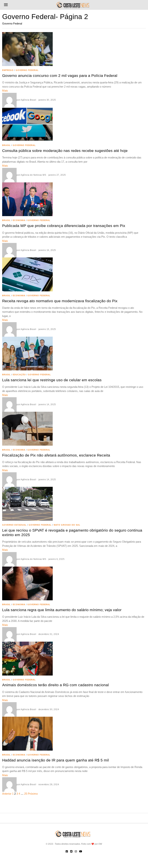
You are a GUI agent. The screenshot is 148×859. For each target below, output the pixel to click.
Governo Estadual (14, 525)
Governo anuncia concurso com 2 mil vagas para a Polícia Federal (59, 75)
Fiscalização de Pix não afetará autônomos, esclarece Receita (56, 455)
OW (100, 844)
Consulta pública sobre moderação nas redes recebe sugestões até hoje (65, 150)
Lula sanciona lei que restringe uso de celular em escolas (52, 380)
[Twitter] (71, 851)
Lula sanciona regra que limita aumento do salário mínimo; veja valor (61, 610)
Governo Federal (27, 70)
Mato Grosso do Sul (67, 525)
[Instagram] (76, 851)
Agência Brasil (28, 100)
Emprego (8, 70)
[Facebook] (67, 851)
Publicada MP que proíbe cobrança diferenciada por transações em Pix (63, 226)
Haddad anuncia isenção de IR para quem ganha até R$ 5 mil (55, 760)
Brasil (6, 145)
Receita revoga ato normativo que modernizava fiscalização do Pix (59, 301)
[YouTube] (80, 851)
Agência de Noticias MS (33, 175)
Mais (5, 90)
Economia (19, 220)
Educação (19, 374)
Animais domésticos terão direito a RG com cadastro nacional (55, 685)
